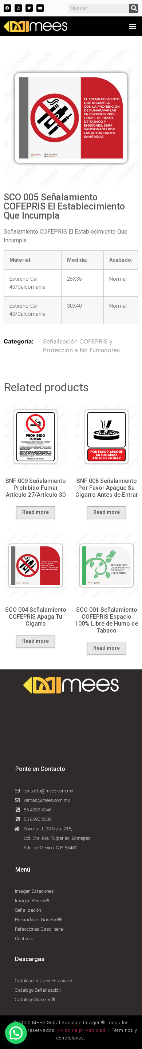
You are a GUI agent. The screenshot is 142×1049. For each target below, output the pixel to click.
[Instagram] (18, 8)
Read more (35, 512)
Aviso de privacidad (82, 1030)
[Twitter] (29, 8)
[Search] (133, 8)
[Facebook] (7, 8)
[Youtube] (40, 8)
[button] (132, 26)
